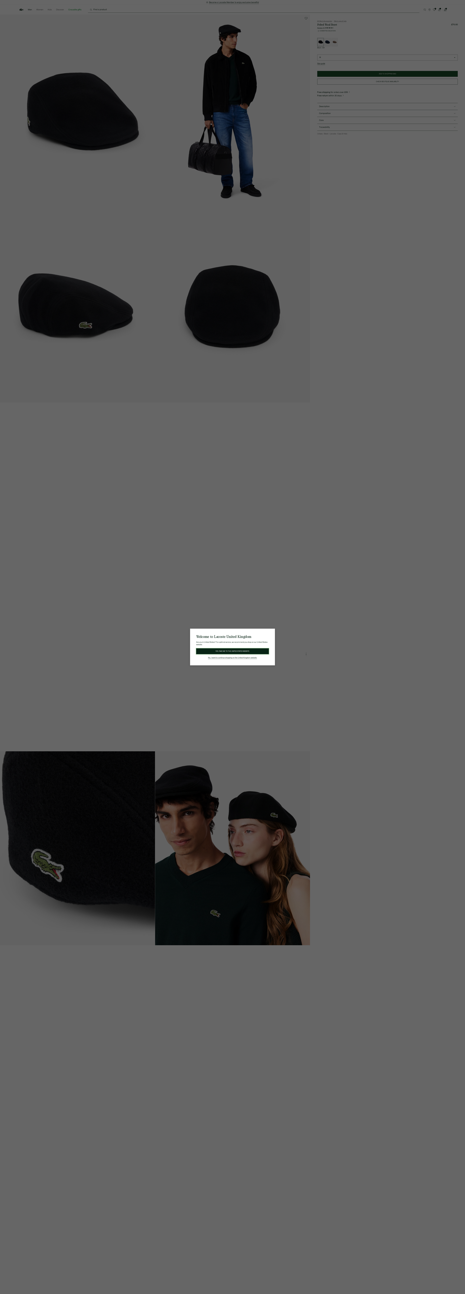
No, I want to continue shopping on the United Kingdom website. (232, 658)
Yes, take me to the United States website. (232, 651)
